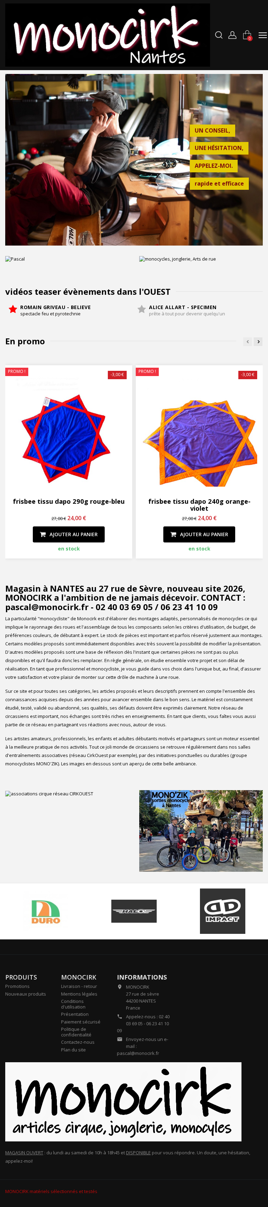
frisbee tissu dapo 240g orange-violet (199, 505)
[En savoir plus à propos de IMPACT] (223, 911)
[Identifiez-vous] (232, 34)
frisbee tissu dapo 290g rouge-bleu (69, 501)
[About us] (123, 1101)
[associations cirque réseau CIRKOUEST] (67, 793)
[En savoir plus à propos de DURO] (45, 911)
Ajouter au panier (73, 534)
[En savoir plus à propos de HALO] (134, 911)
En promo (25, 341)
